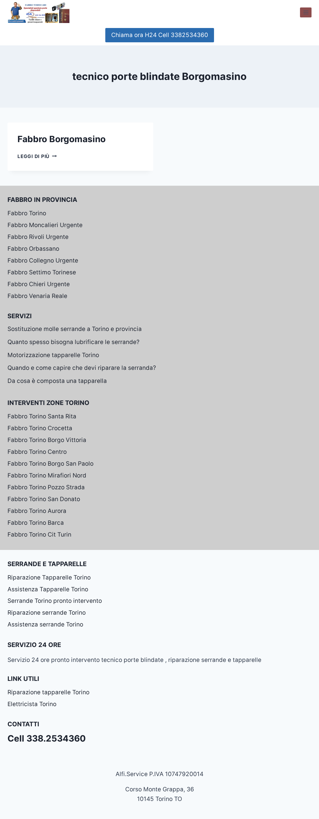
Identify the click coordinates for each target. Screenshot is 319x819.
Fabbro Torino (26, 213)
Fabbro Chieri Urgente (38, 284)
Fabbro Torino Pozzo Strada (46, 487)
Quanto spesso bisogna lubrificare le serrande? (73, 342)
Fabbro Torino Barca (35, 522)
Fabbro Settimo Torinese (41, 272)
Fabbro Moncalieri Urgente (45, 225)
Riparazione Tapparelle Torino (49, 577)
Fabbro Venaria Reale (37, 296)
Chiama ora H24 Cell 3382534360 (159, 35)
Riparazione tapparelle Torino (48, 692)
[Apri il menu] (306, 12)
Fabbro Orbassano (33, 248)
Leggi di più (37, 156)
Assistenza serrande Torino (45, 624)
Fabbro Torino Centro (37, 451)
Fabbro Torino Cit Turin (39, 534)
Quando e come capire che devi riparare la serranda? (81, 367)
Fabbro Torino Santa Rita (41, 416)
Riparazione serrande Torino (46, 612)
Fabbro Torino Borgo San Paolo (50, 463)
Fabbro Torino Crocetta (39, 428)
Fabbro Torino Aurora (36, 510)
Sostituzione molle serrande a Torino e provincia (74, 329)
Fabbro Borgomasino (61, 139)
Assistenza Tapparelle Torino (47, 589)
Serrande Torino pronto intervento (54, 600)
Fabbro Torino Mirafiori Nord (46, 475)
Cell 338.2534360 (46, 738)
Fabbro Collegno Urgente (42, 260)
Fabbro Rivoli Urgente (38, 236)
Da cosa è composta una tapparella (57, 380)
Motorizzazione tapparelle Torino (53, 355)
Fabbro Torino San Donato (43, 499)
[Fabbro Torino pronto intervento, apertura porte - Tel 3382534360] (38, 12)
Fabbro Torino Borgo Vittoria (46, 440)
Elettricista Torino (31, 704)
